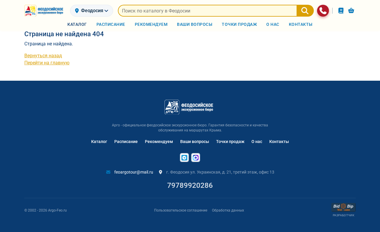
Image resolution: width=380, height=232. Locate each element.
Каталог (99, 141)
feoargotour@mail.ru (133, 172)
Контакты (279, 141)
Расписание (126, 141)
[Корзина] (351, 11)
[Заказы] (341, 11)
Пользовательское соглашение (180, 210)
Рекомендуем (159, 141)
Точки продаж (230, 141)
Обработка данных (228, 210)
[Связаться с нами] (323, 11)
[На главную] (44, 11)
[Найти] (305, 11)
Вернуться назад (43, 55)
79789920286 (190, 185)
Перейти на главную (46, 63)
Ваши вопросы (194, 141)
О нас (256, 141)
